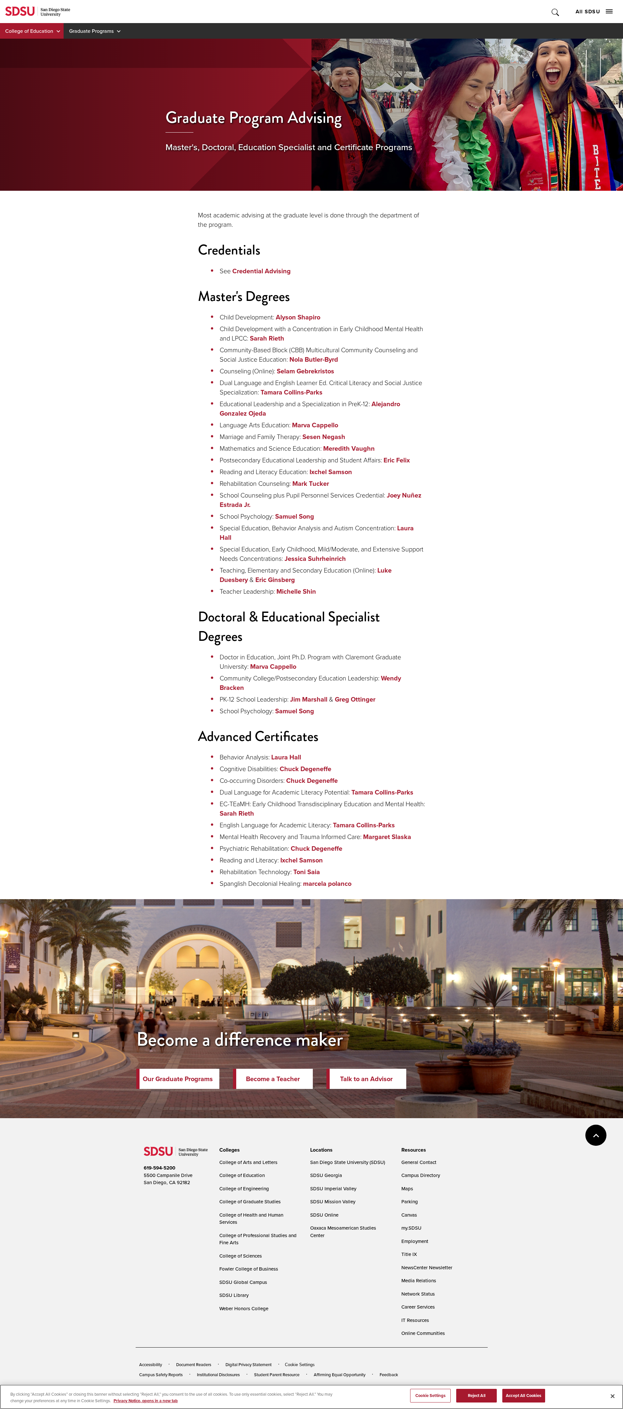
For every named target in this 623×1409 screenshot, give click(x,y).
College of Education (29, 30)
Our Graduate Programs (178, 1078)
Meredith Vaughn (349, 448)
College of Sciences (240, 1255)
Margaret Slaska (387, 836)
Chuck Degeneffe (305, 768)
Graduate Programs (91, 30)
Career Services (418, 1306)
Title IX (409, 1254)
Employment (414, 1241)
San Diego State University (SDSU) (347, 1162)
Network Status (418, 1293)
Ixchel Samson (331, 471)
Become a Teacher (273, 1078)
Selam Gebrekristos (305, 371)
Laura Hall (286, 757)
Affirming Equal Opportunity (339, 1374)
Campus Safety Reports (161, 1374)
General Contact (418, 1162)
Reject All (476, 1395)
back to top (595, 1135)
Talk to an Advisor (366, 1078)
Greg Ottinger (355, 699)
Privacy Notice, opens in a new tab (146, 1401)
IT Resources (415, 1320)
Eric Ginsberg (275, 579)
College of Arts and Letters (248, 1162)
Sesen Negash (323, 436)
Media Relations (418, 1280)
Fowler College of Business (248, 1268)
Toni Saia (306, 871)
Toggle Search (555, 11)
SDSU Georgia (326, 1175)
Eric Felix (397, 460)
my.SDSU (411, 1227)
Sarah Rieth (267, 338)
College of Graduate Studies (250, 1201)
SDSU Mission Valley (332, 1201)
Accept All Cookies (523, 1395)
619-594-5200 (159, 1167)
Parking (409, 1201)
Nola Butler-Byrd (313, 359)
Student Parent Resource (276, 1374)
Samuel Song (294, 516)
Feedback (389, 1374)
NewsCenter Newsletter (426, 1267)
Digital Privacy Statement (249, 1364)
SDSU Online (324, 1214)
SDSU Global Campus (243, 1282)
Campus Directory (420, 1175)
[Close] (612, 1396)
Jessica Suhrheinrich (315, 558)
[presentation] (228, 1150)
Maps (407, 1188)
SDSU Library (234, 1295)
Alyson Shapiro (298, 317)
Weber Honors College (243, 1308)
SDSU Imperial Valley (333, 1188)
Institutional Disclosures (218, 1374)
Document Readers (193, 1364)
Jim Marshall (308, 699)
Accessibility (150, 1364)
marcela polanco (327, 883)
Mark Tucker (310, 483)
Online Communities (423, 1333)
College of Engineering (244, 1188)
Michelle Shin (296, 591)
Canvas (409, 1214)
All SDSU (588, 11)
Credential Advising (261, 271)
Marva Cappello (315, 425)
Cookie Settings (300, 1364)
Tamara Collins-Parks (292, 392)
